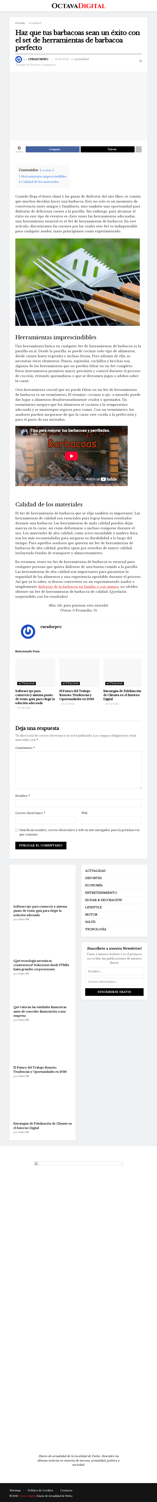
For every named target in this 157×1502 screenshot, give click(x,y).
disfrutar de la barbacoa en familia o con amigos (78, 587)
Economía (94, 885)
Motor (91, 914)
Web (84, 813)
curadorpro (38, 59)
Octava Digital (27, 1496)
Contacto (66, 1490)
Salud (90, 922)
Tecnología (95, 929)
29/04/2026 (112, 704)
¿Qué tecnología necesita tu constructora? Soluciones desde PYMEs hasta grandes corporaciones (41, 965)
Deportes (93, 878)
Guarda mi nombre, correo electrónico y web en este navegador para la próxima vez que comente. (79, 832)
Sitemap (15, 1490)
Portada (20, 23)
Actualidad (35, 23)
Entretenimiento (101, 893)
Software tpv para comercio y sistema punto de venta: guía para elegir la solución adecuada (40, 911)
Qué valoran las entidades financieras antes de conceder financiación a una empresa (39, 1011)
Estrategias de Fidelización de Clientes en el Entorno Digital (122, 695)
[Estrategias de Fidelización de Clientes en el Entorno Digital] (42, 1100)
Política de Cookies (40, 1490)
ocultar (47, 170)
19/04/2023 (62, 59)
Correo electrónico (30, 813)
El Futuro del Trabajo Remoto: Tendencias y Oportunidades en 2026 (76, 695)
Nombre (22, 796)
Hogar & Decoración (103, 900)
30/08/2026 (24, 708)
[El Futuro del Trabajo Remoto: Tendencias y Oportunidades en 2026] (42, 1044)
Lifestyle (93, 907)
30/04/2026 (68, 704)
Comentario (25, 748)
